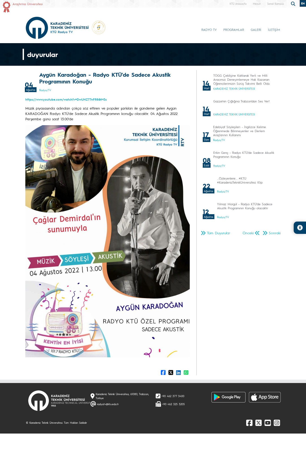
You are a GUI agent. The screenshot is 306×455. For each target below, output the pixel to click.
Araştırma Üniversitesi (28, 4)
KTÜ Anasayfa (238, 3)
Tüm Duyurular (218, 233)
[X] (258, 422)
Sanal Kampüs (275, 3)
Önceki (248, 233)
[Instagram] (277, 422)
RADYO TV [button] (209, 30)
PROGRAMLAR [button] (233, 30)
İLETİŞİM (274, 30)
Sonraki (275, 233)
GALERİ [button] (256, 30)
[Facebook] (249, 422)
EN (303, 3)
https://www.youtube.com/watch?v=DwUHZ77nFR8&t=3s (66, 99)
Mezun (257, 3)
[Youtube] (268, 422)
